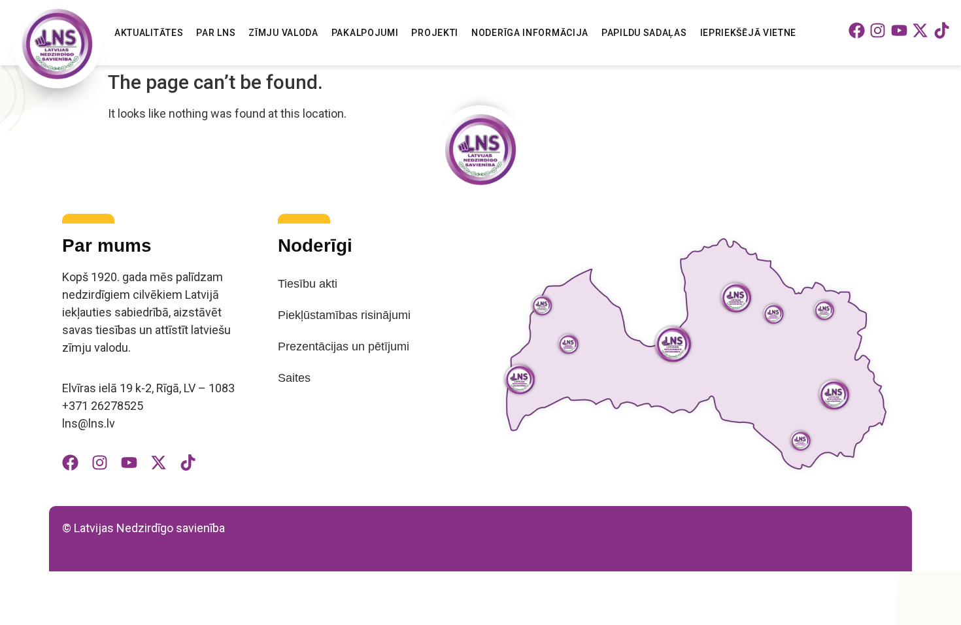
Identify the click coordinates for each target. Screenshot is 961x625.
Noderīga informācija (529, 32)
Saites (294, 377)
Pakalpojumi (365, 32)
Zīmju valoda (283, 32)
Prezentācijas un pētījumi (343, 346)
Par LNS (215, 32)
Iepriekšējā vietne (748, 32)
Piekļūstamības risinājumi (344, 315)
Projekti (434, 32)
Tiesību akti (307, 283)
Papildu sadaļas (644, 32)
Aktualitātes (148, 32)
